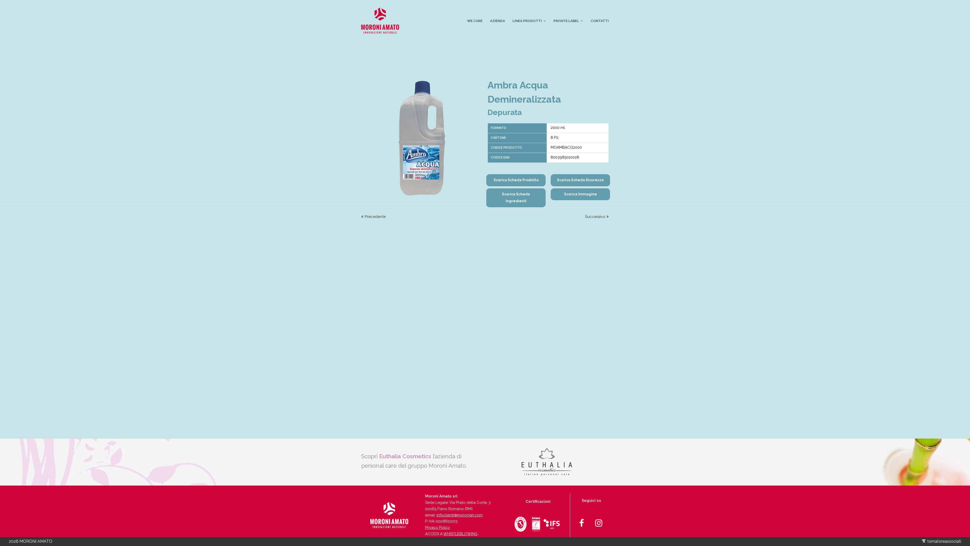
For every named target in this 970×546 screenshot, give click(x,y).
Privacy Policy (437, 527)
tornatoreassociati (943, 541)
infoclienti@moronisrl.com (460, 515)
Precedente (375, 216)
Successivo (595, 216)
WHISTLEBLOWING (460, 534)
